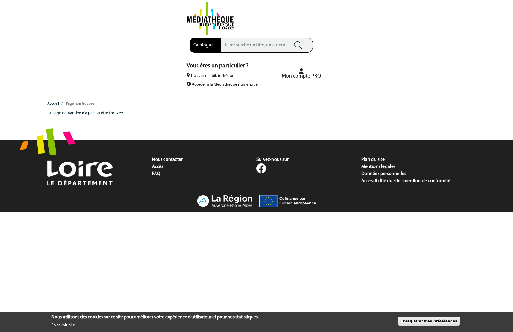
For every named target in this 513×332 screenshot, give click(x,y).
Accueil (53, 104)
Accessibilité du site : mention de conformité (406, 181)
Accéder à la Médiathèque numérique (224, 84)
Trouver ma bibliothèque (212, 76)
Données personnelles (383, 173)
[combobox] (205, 45)
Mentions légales (378, 166)
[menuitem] (301, 73)
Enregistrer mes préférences (428, 321)
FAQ (156, 173)
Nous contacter (167, 159)
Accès (158, 166)
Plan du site (373, 159)
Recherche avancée (273, 55)
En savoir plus (63, 325)
